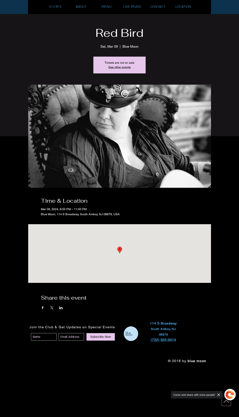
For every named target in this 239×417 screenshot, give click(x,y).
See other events (119, 67)
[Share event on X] (52, 307)
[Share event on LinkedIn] (61, 307)
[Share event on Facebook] (42, 307)
